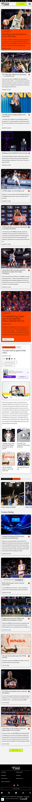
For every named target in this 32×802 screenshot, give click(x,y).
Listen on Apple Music (9, 362)
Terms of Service (20, 796)
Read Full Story (8, 339)
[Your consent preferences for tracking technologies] (2, 799)
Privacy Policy (26, 796)
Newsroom (3, 775)
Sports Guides (19, 772)
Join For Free (21, 3)
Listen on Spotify (8, 365)
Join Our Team (4, 778)
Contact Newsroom (5, 781)
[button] (30, 4)
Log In (29, 0)
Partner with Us (19, 778)
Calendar (18, 775)
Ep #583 (18, 347)
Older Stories (16, 750)
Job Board (3, 772)
